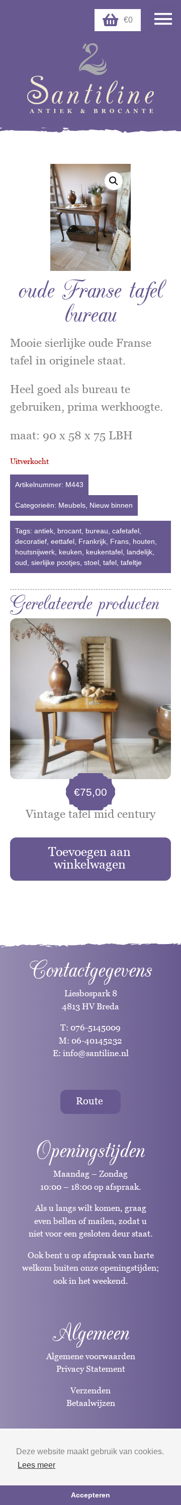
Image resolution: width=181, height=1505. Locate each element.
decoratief (31, 541)
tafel (110, 562)
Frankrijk (92, 541)
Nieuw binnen (111, 505)
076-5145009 (94, 1027)
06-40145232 (96, 1041)
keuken (70, 552)
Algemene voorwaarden (90, 1356)
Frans (119, 541)
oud (21, 562)
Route (89, 1100)
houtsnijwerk (35, 552)
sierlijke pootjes (55, 562)
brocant (69, 531)
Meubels (71, 505)
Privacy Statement (90, 1369)
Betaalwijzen (90, 1403)
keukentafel (104, 552)
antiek (43, 531)
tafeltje (131, 562)
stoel (91, 562)
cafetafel (125, 531)
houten (144, 541)
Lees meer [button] (36, 1465)
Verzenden (90, 1390)
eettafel (62, 541)
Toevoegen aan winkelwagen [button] (89, 857)
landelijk (139, 552)
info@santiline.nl (96, 1053)
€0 (128, 20)
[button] (114, 181)
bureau (96, 531)
